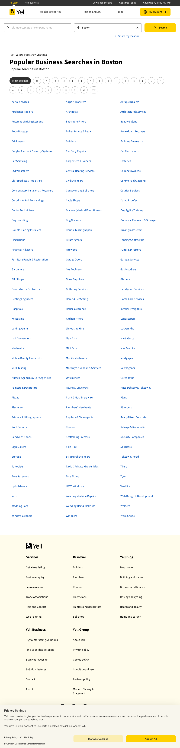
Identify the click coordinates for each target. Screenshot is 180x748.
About (29, 689)
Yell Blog (126, 557)
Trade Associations (37, 597)
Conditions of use (83, 669)
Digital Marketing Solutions (42, 640)
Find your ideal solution (40, 650)
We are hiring (33, 617)
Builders (78, 567)
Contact (30, 679)
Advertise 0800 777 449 (157, 3)
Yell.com (13, 3)
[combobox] (37, 27)
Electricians (79, 597)
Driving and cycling (131, 597)
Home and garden (130, 617)
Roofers (77, 587)
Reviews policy (81, 679)
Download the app (102, 3)
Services (32, 557)
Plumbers (78, 577)
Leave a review (34, 587)
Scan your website (36, 660)
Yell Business (32, 3)
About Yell (79, 640)
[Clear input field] (137, 27)
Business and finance (132, 587)
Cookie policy (81, 660)
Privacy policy (81, 650)
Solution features (36, 669)
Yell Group (81, 629)
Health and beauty (131, 607)
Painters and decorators (87, 607)
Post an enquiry (35, 577)
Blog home (126, 567)
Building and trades (131, 577)
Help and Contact (36, 607)
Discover (79, 557)
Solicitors (78, 617)
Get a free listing (127, 3)
